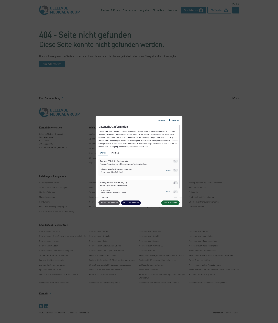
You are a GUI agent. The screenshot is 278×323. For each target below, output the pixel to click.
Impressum (161, 120)
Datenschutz (174, 120)
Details (168, 170)
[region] (139, 161)
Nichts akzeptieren (131, 203)
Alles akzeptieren (170, 203)
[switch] (175, 161)
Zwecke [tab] (103, 153)
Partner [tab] (115, 153)
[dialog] (139, 161)
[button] (174, 161)
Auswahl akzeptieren (109, 203)
